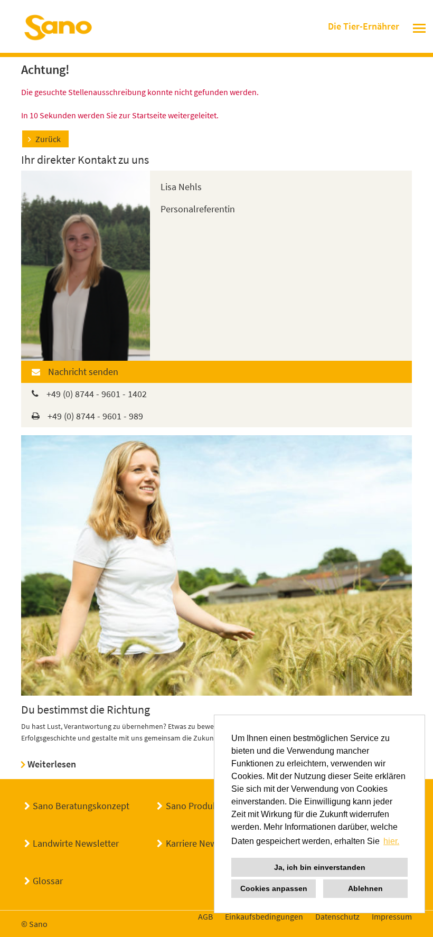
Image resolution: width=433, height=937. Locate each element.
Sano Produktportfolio (211, 806)
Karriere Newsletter (204, 843)
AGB (205, 916)
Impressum (392, 916)
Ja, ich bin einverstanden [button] (319, 867)
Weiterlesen (51, 764)
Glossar (48, 881)
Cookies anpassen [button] (273, 888)
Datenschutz (337, 916)
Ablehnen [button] (365, 888)
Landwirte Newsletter (76, 843)
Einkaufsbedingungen (264, 916)
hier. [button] (391, 841)
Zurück (48, 139)
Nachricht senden (83, 372)
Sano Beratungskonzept (81, 806)
